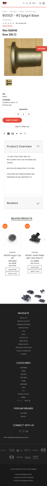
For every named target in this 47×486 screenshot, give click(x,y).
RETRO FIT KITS (23, 328)
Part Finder (41, 49)
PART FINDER (24, 341)
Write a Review (7, 26)
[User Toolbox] (27, 3)
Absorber (23, 368)
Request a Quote (23, 321)
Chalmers (23, 377)
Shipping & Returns (23, 324)
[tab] (23, 146)
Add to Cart (12, 274)
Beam (23, 371)
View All (23, 416)
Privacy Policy (23, 344)
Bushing (24, 374)
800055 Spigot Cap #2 (12, 256)
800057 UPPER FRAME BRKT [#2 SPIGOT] (34, 256)
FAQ (23, 331)
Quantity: (23, 109)
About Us (23, 318)
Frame (23, 381)
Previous (2, 239)
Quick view (12, 269)
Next (44, 239)
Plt (23, 391)
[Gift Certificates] (30, 3)
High (23, 387)
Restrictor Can (23, 394)
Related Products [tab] (21, 218)
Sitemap (23, 354)
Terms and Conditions (23, 347)
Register (27, 351)
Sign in (19, 351)
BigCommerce (27, 474)
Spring (23, 397)
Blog (23, 334)
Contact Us (23, 338)
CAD (33, 3)
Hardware (23, 384)
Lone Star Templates (27, 477)
